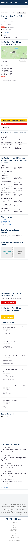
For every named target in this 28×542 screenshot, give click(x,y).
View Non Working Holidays (9, 80)
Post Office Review (4, 9)
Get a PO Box (4, 226)
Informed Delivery (5, 221)
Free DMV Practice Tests (14, 532)
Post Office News (14, 525)
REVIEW (9, 3)
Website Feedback (14, 527)
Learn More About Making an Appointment (14, 120)
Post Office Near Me (14, 524)
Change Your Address (6, 224)
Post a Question (8, 317)
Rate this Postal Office (21, 12)
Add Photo (6, 127)
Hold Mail (3, 219)
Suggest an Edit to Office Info (10, 35)
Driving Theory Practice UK (14, 537)
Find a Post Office (14, 522)
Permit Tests (14, 535)
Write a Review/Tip (8, 124)
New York (10, 9)
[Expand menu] (26, 2)
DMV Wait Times (14, 533)
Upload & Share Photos (7, 252)
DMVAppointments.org (14, 530)
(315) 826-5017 (6, 32)
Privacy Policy (14, 529)
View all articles (5, 487)
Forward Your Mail (5, 223)
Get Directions (22, 60)
